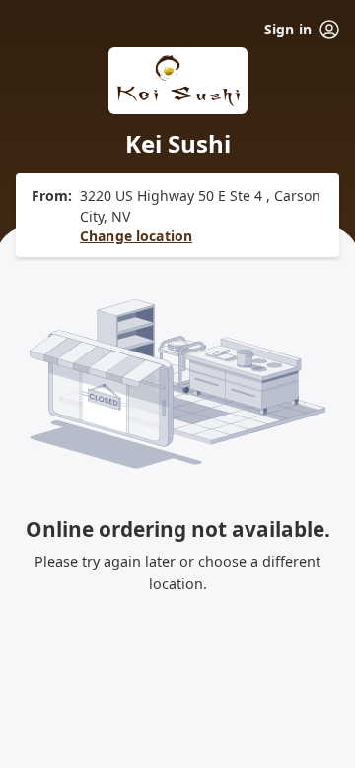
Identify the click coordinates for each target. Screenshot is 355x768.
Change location (136, 235)
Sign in (288, 29)
